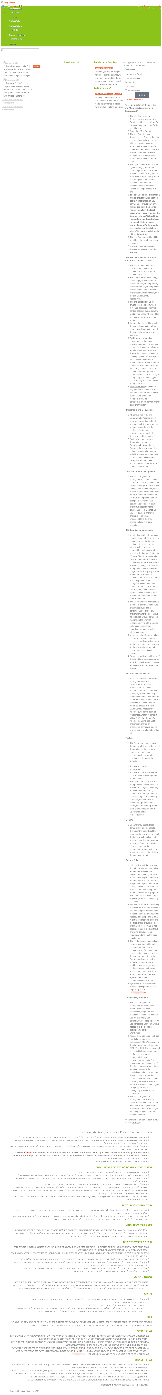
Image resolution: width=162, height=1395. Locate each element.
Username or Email (133, 74)
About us (12, 44)
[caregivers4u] (8, 2)
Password (129, 82)
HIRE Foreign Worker (15, 19)
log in (158, 6)
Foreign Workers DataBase (15, 10)
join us (145, 6)
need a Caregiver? (104, 68)
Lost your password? (134, 99)
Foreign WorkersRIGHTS (15, 28)
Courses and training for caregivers (17, 37)
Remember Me (133, 90)
